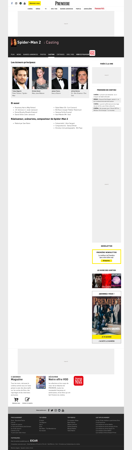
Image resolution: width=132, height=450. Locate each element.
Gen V (41, 424)
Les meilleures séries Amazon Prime (107, 426)
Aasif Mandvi (59, 114)
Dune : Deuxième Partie (18, 420)
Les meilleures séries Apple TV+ (105, 428)
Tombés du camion (16, 424)
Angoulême (88, 9)
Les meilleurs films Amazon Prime (106, 432)
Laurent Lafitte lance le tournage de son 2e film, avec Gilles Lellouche (106, 105)
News (19, 54)
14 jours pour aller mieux (18, 432)
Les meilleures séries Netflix (104, 424)
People (78, 9)
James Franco (56, 91)
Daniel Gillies (19, 114)
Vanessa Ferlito (60, 112)
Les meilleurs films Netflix (103, 430)
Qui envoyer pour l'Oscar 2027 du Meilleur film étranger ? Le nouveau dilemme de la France (106, 109)
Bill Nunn (58, 110)
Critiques (60, 54)
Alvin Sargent (70, 123)
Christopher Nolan (72, 420)
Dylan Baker (59, 107)
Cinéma (30, 9)
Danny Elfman (72, 126)
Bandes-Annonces (66, 9)
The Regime (42, 422)
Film (12, 54)
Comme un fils (15, 430)
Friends (41, 420)
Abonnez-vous (35, 3)
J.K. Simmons (19, 110)
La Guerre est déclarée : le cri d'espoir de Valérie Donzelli (105, 95)
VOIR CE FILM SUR (82, 54)
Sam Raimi (26, 123)
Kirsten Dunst (36, 91)
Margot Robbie (71, 428)
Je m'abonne (107, 337)
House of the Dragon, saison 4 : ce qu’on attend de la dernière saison (106, 100)
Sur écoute (42, 430)
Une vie (13, 422)
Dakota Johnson (72, 424)
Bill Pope (79, 128)
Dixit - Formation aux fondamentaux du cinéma (67, 444)
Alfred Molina (75, 91)
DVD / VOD (54, 9)
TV (45, 9)
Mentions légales (15, 448)
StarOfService (51, 444)
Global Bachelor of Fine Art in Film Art (37, 444)
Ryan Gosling (71, 422)
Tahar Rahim (71, 430)
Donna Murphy (20, 112)
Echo (40, 426)
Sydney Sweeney (72, 426)
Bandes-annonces (30, 54)
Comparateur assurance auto (18, 444)
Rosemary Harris (20, 107)
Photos (43, 54)
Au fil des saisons (16, 428)
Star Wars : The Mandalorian (47, 428)
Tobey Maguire (16, 91)
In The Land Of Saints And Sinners (21, 426)
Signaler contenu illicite (27, 448)
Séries (38, 9)
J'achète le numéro (107, 341)
